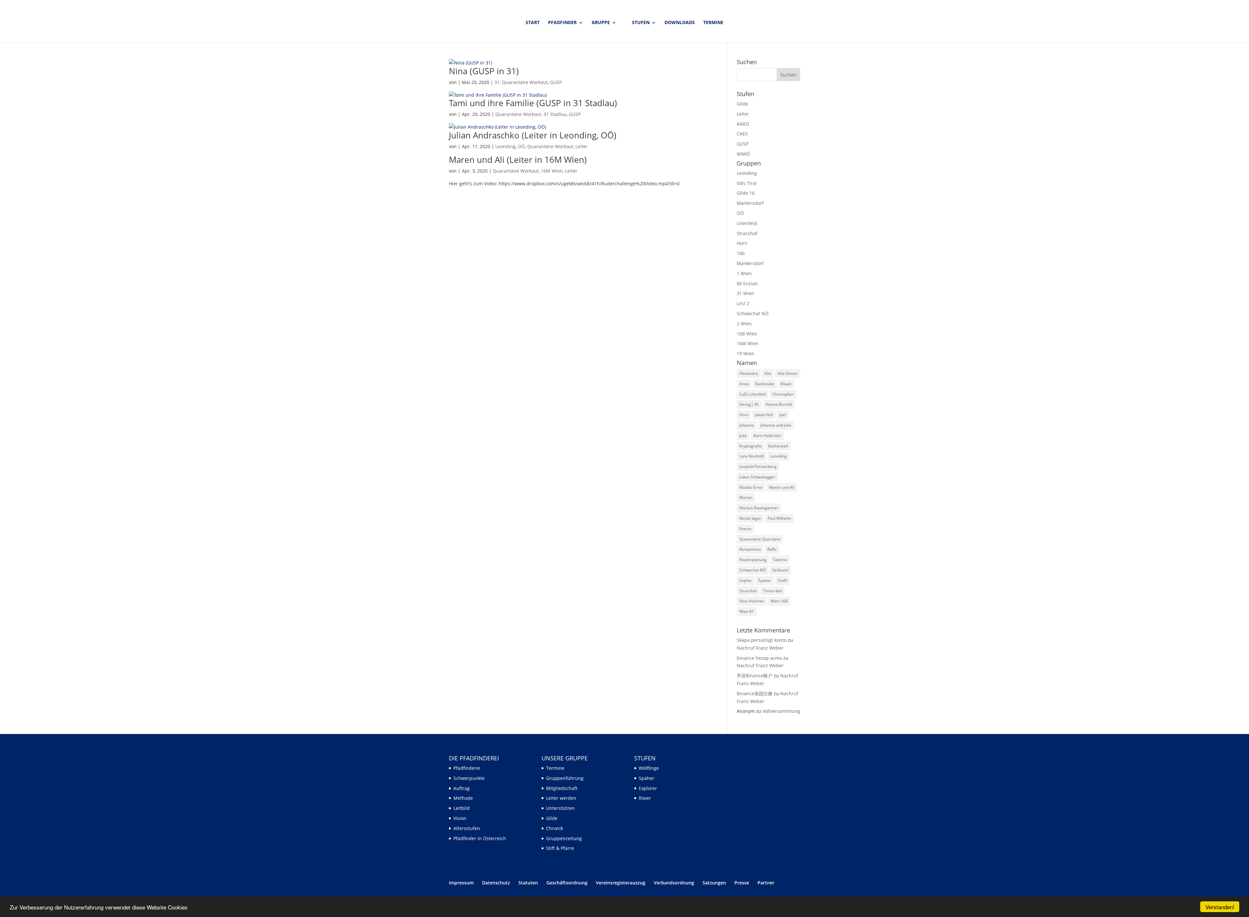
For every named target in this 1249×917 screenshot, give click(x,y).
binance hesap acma (759, 658)
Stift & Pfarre (560, 848)
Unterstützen (560, 808)
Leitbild (461, 808)
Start (533, 22)
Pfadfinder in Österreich (479, 838)
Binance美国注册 (754, 693)
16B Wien (747, 334)
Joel (782, 414)
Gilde (742, 104)
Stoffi (782, 580)
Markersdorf (750, 203)
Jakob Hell (764, 414)
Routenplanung (753, 559)
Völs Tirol (747, 183)
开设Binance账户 (754, 675)
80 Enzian (747, 283)
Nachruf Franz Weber (760, 648)
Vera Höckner (751, 601)
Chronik (554, 828)
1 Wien (744, 273)
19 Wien (745, 353)
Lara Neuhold (751, 456)
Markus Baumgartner (758, 508)
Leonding (505, 146)
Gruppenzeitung (564, 838)
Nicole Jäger (750, 518)
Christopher (783, 394)
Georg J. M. (749, 404)
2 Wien (744, 323)
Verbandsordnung (674, 883)
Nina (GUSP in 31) (484, 71)
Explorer (648, 788)
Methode (463, 798)
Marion (745, 497)
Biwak (786, 384)
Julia (743, 435)
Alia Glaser (788, 373)
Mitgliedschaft (561, 788)
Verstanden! (1219, 907)
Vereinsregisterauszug (620, 883)
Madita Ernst (750, 487)
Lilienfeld (747, 223)
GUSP (556, 82)
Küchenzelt (778, 446)
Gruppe (601, 22)
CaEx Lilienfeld (752, 394)
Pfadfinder (562, 22)
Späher (764, 580)
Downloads (680, 22)
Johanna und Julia (775, 425)
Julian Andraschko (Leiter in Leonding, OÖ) (532, 135)
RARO (743, 124)
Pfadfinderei (466, 768)
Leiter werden (561, 798)
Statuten (528, 883)
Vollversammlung (781, 711)
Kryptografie (750, 446)
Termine (713, 22)
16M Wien (552, 171)
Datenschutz (496, 883)
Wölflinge (649, 768)
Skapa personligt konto (761, 640)
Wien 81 (746, 611)
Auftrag (461, 788)
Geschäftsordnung (566, 883)
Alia (767, 373)
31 (497, 82)
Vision (459, 818)
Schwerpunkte (469, 778)
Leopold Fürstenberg (758, 466)
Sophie (745, 580)
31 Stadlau (555, 114)
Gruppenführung (565, 778)
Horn (742, 243)
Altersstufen (466, 828)
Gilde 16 (746, 193)
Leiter (581, 146)
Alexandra (748, 373)
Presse (741, 883)
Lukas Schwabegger (757, 477)
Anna (744, 384)
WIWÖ (743, 154)
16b (741, 253)
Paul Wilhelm (779, 518)
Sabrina (780, 559)
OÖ (521, 146)
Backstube (764, 384)
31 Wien (745, 293)
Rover (645, 798)
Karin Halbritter (767, 435)
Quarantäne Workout (525, 82)
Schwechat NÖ (753, 313)
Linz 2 (743, 303)
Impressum (461, 883)
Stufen (641, 22)
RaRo (771, 549)
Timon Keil (772, 591)
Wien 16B (779, 601)
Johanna (746, 425)
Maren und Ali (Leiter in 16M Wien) (518, 159)
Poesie (745, 528)
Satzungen (714, 883)
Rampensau (750, 549)
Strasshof (747, 233)
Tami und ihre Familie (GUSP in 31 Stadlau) (533, 103)
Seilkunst (780, 570)
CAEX (742, 134)
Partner (766, 883)
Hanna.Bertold (779, 404)
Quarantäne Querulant (759, 539)
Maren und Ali (781, 487)
